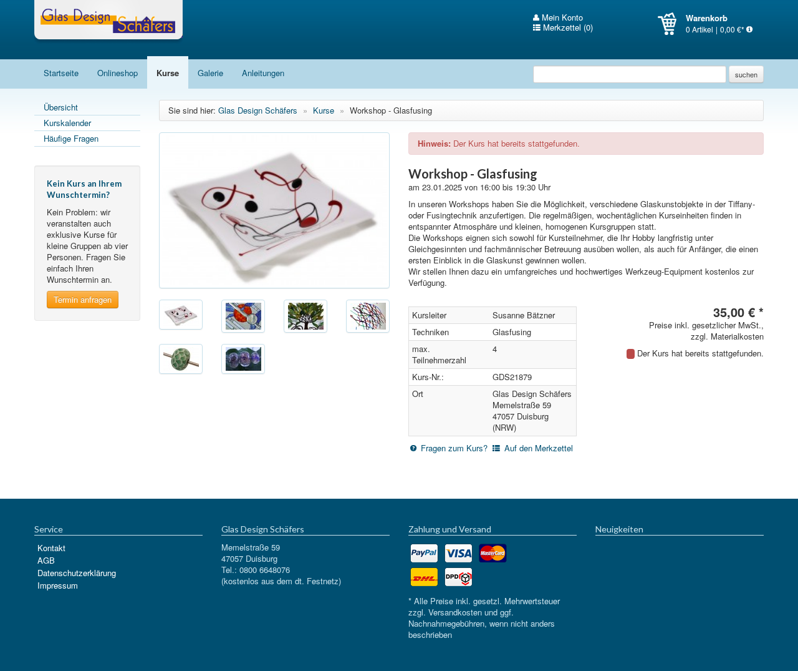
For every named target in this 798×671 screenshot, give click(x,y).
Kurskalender (67, 123)
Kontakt (51, 548)
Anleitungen (263, 73)
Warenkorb (672, 23)
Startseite (61, 73)
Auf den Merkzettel (538, 448)
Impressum (57, 585)
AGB (46, 560)
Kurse (167, 73)
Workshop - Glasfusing (391, 110)
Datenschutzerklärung (76, 573)
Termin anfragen (83, 299)
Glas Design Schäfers (108, 22)
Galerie (210, 73)
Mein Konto (561, 17)
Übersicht (61, 107)
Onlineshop (117, 73)
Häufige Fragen (71, 138)
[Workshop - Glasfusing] (274, 210)
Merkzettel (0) (567, 27)
